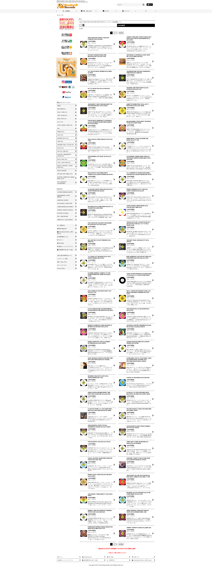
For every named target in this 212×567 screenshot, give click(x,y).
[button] (146, 11)
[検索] (144, 4)
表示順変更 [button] (122, 25)
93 (120, 33)
